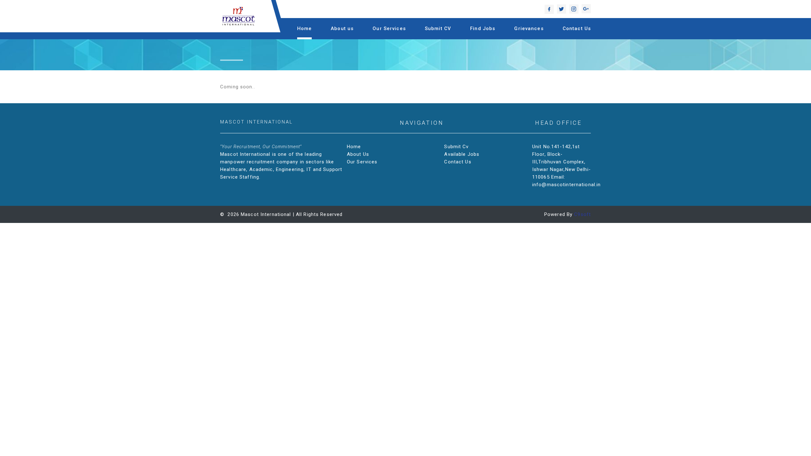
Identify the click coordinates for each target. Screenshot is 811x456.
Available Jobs (461, 154)
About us (342, 28)
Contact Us (577, 28)
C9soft (582, 214)
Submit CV (438, 28)
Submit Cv (456, 146)
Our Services (389, 28)
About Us (358, 154)
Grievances (528, 28)
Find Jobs (482, 28)
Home (304, 28)
